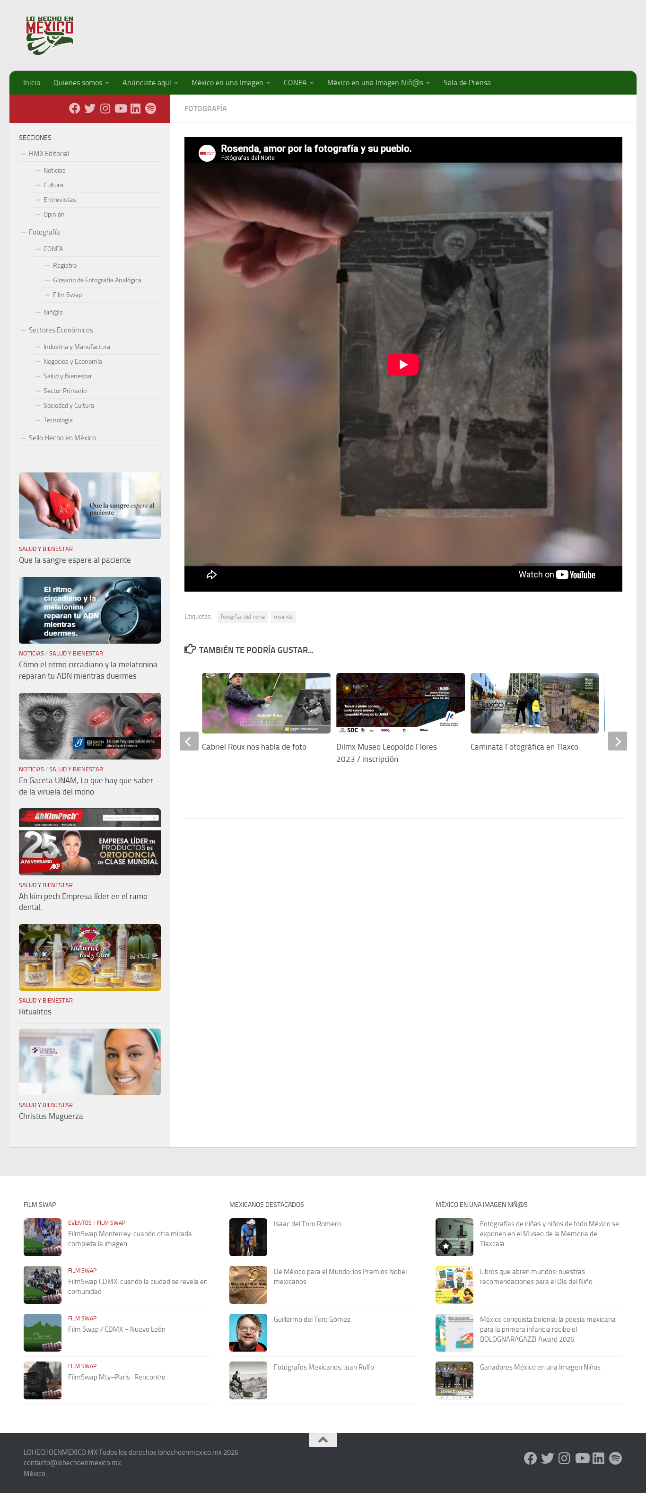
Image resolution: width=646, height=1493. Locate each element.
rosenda (283, 616)
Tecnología (58, 420)
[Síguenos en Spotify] (150, 108)
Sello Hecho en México (62, 438)
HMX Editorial (49, 153)
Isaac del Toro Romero (307, 1224)
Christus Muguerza (51, 1116)
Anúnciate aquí (146, 82)
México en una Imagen (227, 82)
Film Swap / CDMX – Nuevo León (117, 1329)
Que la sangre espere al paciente (75, 560)
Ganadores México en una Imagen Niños (540, 1367)
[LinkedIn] (135, 108)
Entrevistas (60, 200)
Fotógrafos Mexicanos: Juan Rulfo (324, 1367)
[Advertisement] (450, 30)
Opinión (54, 214)
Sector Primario (65, 391)
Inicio (31, 82)
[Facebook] (74, 108)
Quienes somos (77, 82)
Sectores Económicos (61, 330)
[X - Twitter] (90, 108)
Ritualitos (35, 1011)
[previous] (189, 741)
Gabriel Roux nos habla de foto (254, 746)
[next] (617, 741)
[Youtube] (120, 108)
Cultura (53, 185)
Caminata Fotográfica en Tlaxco (524, 746)
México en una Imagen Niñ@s (375, 82)
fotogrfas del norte (243, 616)
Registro (65, 266)
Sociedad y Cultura (69, 406)
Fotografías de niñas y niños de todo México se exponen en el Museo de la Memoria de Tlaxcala (549, 1234)
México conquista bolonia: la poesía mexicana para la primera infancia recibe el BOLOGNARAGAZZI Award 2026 (548, 1329)
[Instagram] (105, 108)
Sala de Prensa (467, 82)
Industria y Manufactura (77, 347)
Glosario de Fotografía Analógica (97, 280)
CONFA (295, 82)
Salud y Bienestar (68, 376)
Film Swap (67, 295)
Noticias (55, 170)
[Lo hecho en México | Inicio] (58, 35)
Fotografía (205, 108)
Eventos (80, 1223)
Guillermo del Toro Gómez (312, 1319)
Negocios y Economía (73, 362)
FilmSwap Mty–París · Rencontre (117, 1377)
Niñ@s (53, 312)
